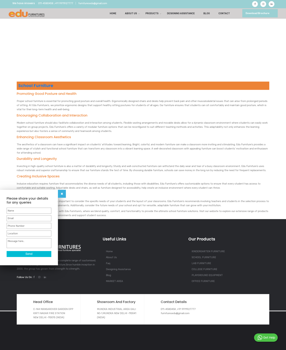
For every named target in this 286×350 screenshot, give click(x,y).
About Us (131, 13)
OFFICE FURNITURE (203, 281)
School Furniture (35, 86)
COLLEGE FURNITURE (204, 269)
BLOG (206, 13)
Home (113, 13)
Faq (108, 263)
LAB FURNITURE (201, 263)
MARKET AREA (114, 281)
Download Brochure (257, 13)
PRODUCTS (151, 13)
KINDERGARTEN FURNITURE (208, 251)
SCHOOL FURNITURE (204, 257)
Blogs (31, 71)
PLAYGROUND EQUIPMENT (207, 275)
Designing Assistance (118, 269)
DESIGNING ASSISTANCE (181, 13)
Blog (108, 275)
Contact (224, 13)
